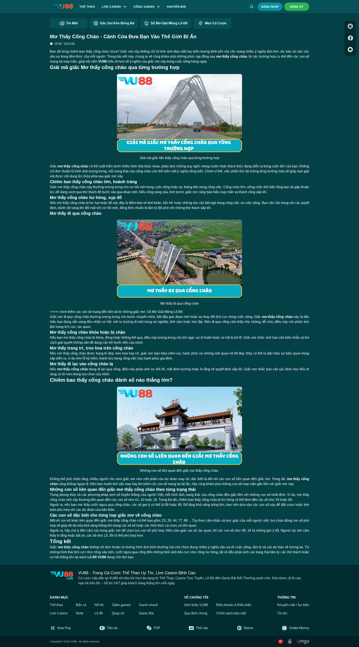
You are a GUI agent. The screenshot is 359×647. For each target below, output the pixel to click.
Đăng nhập (270, 6)
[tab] (68, 23)
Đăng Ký (296, 6)
